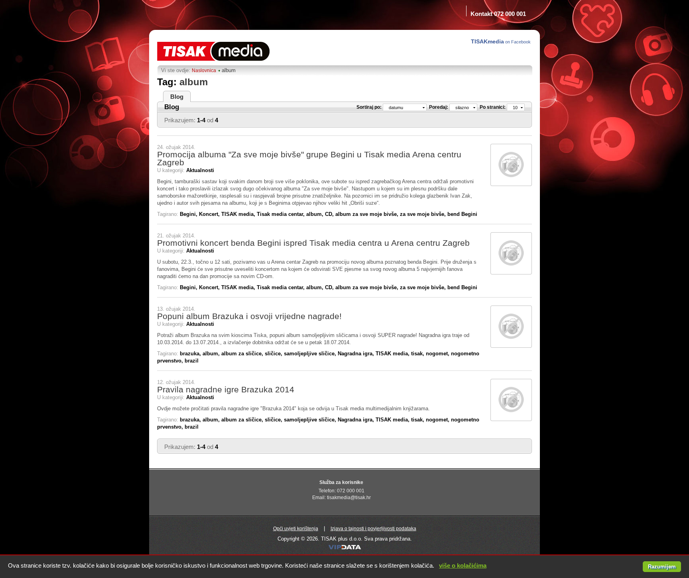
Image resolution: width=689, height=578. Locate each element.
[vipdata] (344, 549)
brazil (192, 361)
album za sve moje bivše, (367, 214)
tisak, (418, 354)
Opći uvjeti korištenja (295, 528)
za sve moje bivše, (423, 214)
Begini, (189, 214)
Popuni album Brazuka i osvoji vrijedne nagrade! (249, 316)
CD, (330, 214)
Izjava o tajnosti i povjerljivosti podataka (373, 528)
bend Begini (462, 214)
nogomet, (438, 354)
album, (315, 214)
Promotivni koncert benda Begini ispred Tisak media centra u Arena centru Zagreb (313, 242)
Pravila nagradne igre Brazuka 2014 (225, 389)
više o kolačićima (462, 565)
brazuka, (191, 354)
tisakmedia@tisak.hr (349, 497)
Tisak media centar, (281, 214)
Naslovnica (204, 70)
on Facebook (501, 41)
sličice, (274, 354)
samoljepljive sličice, (311, 354)
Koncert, (210, 214)
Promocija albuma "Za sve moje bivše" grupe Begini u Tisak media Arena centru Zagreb (309, 158)
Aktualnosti (200, 170)
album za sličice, (243, 354)
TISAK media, (239, 214)
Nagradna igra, (357, 354)
